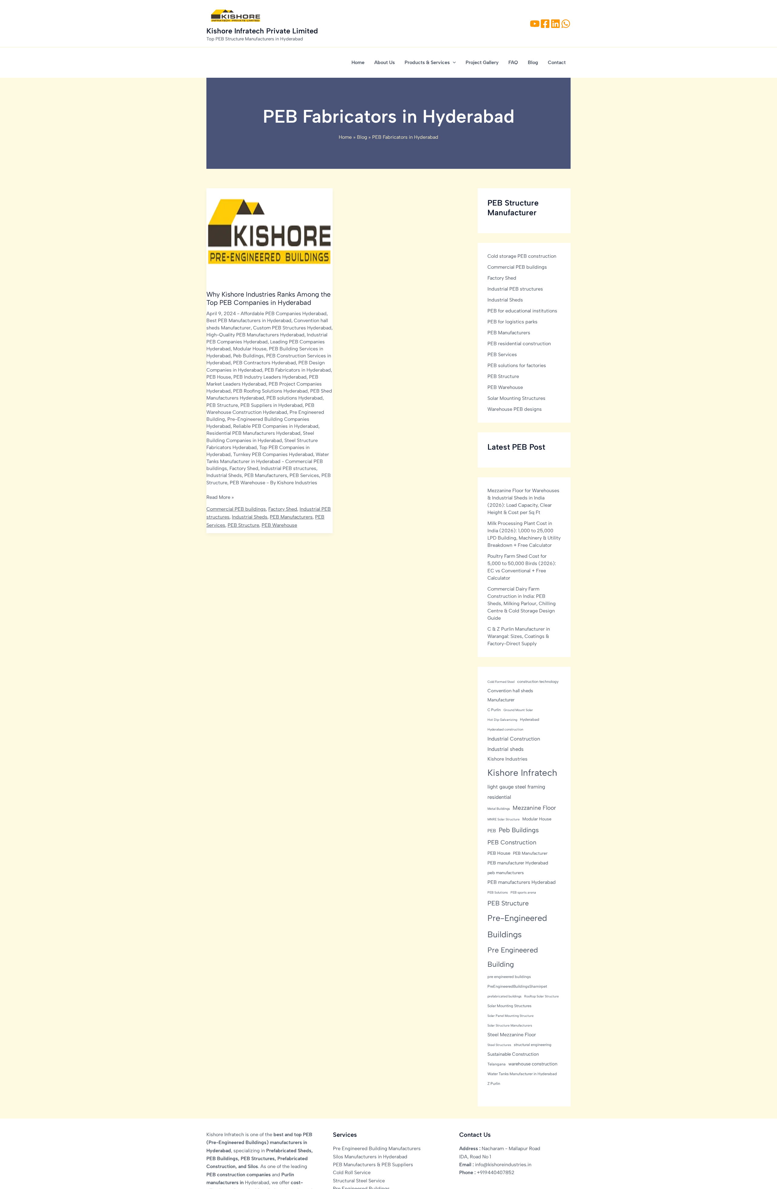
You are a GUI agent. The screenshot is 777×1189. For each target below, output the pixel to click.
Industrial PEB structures (288, 468)
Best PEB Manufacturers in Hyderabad (248, 320)
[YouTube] (535, 24)
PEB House (218, 377)
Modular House (249, 349)
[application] (453, 62)
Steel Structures (499, 1045)
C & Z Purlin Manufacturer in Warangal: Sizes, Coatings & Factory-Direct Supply (518, 636)
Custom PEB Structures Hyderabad (292, 328)
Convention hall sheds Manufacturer (510, 695)
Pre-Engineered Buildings (517, 926)
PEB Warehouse (247, 482)
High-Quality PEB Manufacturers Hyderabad (255, 335)
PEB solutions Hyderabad (294, 398)
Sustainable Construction (513, 1054)
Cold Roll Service (352, 1172)
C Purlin (494, 709)
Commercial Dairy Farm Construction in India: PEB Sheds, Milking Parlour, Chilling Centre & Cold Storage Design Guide (521, 603)
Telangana (496, 1064)
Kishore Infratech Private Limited (262, 30)
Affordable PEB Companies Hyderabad (284, 313)
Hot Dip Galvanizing (502, 720)
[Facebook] (545, 24)
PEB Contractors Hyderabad (264, 363)
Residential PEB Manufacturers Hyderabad (253, 433)
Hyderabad (529, 719)
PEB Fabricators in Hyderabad (298, 370)
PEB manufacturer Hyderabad (517, 863)
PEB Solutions (497, 892)
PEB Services (304, 475)
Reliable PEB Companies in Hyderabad (275, 426)
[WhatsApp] (566, 24)
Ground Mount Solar (518, 710)
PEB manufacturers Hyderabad (521, 882)
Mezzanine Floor (534, 807)
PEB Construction (511, 842)
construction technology (537, 681)
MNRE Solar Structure (503, 819)
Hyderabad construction (505, 729)
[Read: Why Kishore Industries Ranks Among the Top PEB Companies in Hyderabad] (269, 235)
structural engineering (532, 1044)
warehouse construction (532, 1064)
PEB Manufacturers (265, 475)
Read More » (220, 497)
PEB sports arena (523, 892)
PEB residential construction (519, 343)
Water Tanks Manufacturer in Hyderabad (522, 1073)
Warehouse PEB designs (514, 409)
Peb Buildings (248, 356)
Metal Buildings (498, 809)
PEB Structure (222, 405)
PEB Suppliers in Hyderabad (271, 405)
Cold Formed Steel (500, 682)
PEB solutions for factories (516, 365)
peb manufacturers (505, 872)
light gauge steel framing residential (516, 792)
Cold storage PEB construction (521, 256)
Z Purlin (493, 1083)
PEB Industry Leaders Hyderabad (270, 377)
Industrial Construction (513, 739)
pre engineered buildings (509, 976)
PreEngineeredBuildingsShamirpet (517, 986)
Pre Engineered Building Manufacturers (377, 1148)
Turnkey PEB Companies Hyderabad (273, 454)
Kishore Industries (507, 759)
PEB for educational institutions (522, 311)
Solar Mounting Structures (516, 398)
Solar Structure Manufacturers (509, 1025)
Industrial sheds (505, 749)
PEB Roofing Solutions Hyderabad (270, 391)
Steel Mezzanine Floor (511, 1034)
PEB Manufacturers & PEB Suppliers (373, 1164)
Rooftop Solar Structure (541, 996)
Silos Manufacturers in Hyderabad (370, 1157)
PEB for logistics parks (512, 322)
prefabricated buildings (504, 996)
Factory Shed (243, 468)
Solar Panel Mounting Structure (510, 1016)
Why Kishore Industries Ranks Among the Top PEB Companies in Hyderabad (268, 298)
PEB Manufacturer (530, 853)
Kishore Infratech (522, 772)
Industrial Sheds (224, 475)
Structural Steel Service (359, 1181)
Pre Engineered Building (512, 957)
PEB (491, 830)
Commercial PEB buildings (236, 509)
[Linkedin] (555, 24)
